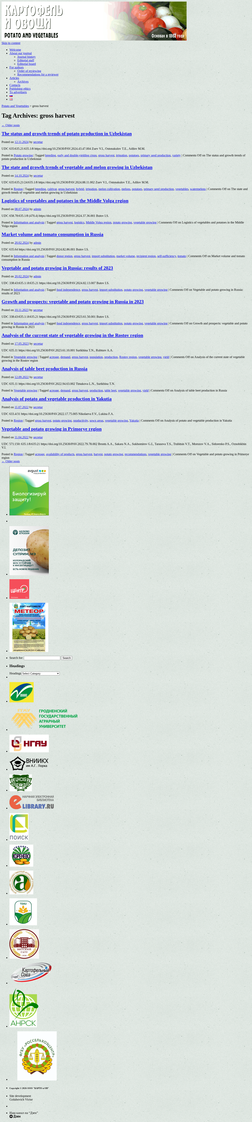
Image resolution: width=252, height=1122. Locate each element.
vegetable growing (145, 222)
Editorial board (26, 64)
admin (37, 209)
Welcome (15, 49)
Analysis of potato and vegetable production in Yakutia (57, 398)
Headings (15, 673)
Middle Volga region (98, 222)
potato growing (122, 222)
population (96, 357)
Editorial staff (25, 60)
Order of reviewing (29, 71)
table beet (110, 390)
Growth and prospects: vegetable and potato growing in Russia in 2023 (73, 301)
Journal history (26, 56)
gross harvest (106, 155)
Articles (14, 78)
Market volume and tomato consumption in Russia (52, 234)
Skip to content (11, 43)
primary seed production (156, 155)
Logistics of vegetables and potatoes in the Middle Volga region (65, 200)
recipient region (146, 256)
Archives (23, 81)
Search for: (16, 657)
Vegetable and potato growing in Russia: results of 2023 (57, 268)
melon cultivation (109, 189)
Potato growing (23, 155)
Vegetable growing (25, 357)
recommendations (135, 454)
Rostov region (128, 357)
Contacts (14, 85)
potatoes (134, 155)
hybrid (80, 189)
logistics (79, 222)
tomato (182, 256)
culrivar (52, 189)
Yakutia (134, 420)
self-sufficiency (166, 256)
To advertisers (18, 92)
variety (176, 155)
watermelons (198, 189)
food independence (68, 289)
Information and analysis (29, 222)
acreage (54, 357)
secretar (38, 142)
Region (18, 189)
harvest (98, 454)
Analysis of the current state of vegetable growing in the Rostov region (72, 335)
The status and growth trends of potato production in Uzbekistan (67, 133)
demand (65, 357)
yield (166, 357)
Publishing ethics (20, 88)
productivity (80, 420)
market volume (125, 256)
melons (125, 189)
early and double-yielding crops (77, 155)
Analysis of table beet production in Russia (44, 368)
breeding (50, 155)
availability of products (60, 454)
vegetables (181, 189)
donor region (64, 256)
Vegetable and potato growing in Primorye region (52, 428)
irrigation (121, 155)
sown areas (96, 420)
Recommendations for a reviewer (37, 74)
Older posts (11, 125)
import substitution (103, 256)
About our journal (20, 53)
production (111, 357)
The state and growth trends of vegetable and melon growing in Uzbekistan (77, 167)
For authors (16, 67)
